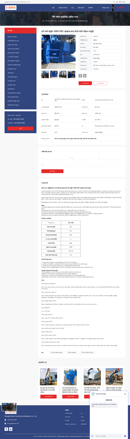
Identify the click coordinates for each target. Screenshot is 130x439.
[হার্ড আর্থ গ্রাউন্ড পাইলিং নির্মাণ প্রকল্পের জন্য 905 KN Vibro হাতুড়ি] (58, 52)
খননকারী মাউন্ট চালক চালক (13, 41)
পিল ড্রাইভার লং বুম (12, 69)
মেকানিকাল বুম (11, 73)
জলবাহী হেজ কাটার (12, 85)
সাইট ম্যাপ (83, 420)
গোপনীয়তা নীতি (83, 424)
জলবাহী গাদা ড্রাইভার (12, 37)
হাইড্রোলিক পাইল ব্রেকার (13, 105)
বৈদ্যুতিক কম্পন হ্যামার (12, 45)
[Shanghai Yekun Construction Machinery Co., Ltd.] (10, 7)
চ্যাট (20, 128)
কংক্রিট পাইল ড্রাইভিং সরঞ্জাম (14, 65)
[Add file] (92, 436)
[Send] (125, 436)
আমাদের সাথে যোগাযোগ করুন (70, 424)
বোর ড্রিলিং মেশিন (11, 81)
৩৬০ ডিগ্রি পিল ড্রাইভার (13, 57)
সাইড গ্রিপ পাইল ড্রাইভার (13, 49)
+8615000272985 (18, 119)
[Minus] (125, 394)
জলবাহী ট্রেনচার (11, 89)
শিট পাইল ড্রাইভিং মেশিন (51, 21)
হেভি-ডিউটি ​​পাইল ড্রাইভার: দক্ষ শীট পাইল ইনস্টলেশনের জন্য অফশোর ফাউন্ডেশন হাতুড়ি (92, 390)
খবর (81, 413)
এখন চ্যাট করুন (85, 83)
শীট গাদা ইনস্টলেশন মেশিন (87, 352)
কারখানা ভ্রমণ (67, 417)
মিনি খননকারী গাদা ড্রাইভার (14, 61)
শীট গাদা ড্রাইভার (72, 352)
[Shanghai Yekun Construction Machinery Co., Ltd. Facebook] (114, 2)
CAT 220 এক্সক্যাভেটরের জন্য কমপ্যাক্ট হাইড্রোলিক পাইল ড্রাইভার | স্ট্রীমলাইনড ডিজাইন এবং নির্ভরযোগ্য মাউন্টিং (70, 390)
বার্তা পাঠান (52, 171)
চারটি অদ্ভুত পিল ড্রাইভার (13, 53)
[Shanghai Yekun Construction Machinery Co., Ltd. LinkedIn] (117, 2)
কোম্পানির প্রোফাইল (68, 413)
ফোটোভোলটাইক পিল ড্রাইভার (14, 93)
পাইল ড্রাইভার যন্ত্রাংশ (12, 77)
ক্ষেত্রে (82, 417)
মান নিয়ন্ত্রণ (67, 420)
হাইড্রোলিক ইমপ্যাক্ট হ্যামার (14, 101)
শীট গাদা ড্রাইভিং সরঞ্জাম (56, 352)
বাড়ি (43, 21)
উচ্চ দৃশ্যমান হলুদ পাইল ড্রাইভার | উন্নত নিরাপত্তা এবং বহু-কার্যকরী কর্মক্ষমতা (47, 390)
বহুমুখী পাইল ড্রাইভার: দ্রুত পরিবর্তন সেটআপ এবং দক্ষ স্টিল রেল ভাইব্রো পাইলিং (114, 390)
